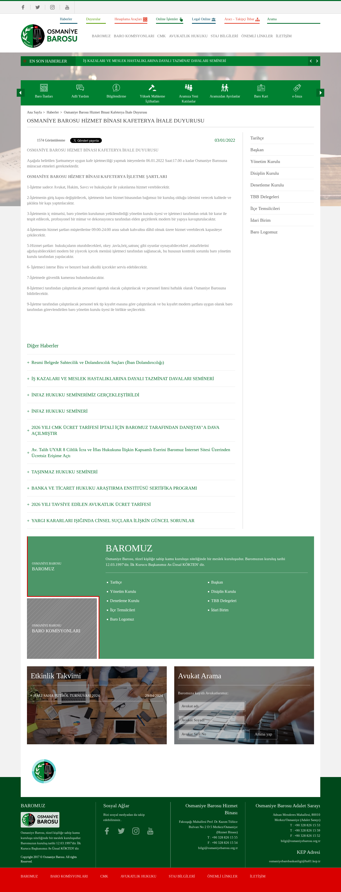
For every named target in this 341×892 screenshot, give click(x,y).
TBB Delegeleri (264, 196)
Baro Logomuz (264, 231)
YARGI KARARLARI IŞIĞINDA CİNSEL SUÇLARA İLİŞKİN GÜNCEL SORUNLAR (112, 520)
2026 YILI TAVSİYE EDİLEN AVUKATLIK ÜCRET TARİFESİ (91, 504)
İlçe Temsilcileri (265, 208)
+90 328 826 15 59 (307, 830)
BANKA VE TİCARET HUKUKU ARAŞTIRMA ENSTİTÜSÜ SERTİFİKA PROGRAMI (114, 488)
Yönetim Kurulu (265, 161)
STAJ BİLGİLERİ (224, 36)
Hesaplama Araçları (128, 19)
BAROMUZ (101, 36)
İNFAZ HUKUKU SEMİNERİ (59, 411)
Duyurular (93, 19)
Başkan (257, 149)
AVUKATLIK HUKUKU (188, 36)
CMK (161, 36)
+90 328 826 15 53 (307, 825)
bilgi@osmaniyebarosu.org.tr (218, 848)
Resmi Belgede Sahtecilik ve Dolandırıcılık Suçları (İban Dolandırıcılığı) (97, 362)
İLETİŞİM (284, 36)
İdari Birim (260, 220)
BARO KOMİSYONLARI (134, 36)
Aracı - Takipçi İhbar (239, 19)
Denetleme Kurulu (267, 184)
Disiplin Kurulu (264, 173)
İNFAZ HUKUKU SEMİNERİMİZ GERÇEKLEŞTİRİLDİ (85, 394)
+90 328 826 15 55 (225, 837)
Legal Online (201, 19)
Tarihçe (257, 137)
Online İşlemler (167, 19)
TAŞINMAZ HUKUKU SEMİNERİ (64, 471)
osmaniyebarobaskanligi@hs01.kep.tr (294, 861)
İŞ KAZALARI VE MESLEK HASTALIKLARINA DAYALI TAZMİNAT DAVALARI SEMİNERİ (154, 61)
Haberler (66, 19)
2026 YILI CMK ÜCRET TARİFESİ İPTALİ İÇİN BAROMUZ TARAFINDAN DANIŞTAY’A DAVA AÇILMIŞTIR (125, 430)
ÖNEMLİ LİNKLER (257, 36)
